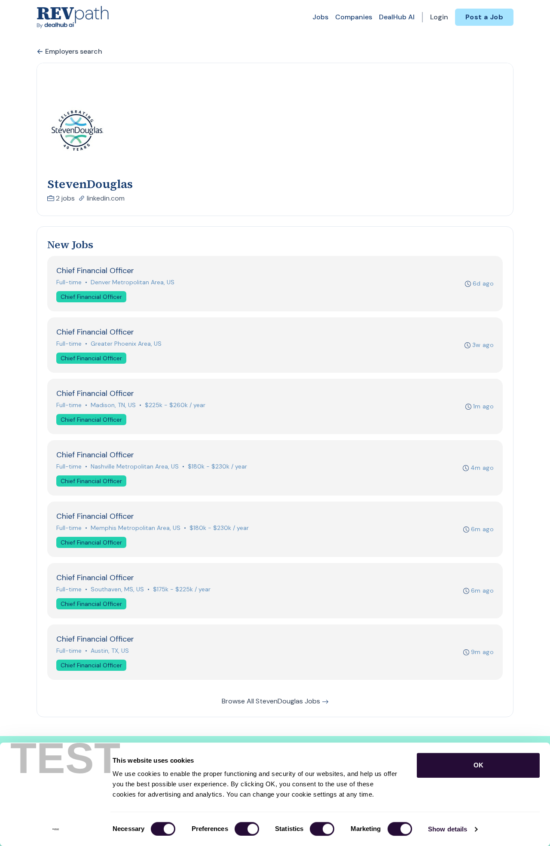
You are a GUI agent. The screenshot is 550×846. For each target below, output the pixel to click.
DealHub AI (397, 16)
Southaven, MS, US (117, 589)
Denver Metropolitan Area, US (132, 282)
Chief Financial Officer (91, 297)
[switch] (247, 829)
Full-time (69, 282)
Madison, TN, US (113, 405)
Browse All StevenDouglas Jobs (272, 701)
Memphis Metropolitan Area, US (135, 528)
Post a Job (484, 16)
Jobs (320, 16)
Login (439, 16)
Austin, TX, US (110, 650)
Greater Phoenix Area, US (126, 343)
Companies (353, 16)
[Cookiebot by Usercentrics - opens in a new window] (55, 829)
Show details (447, 829)
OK (478, 765)
